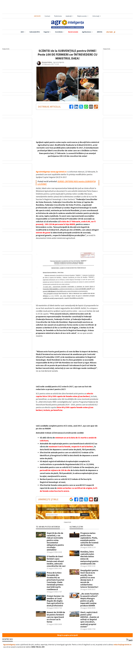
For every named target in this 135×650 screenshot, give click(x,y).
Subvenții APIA (34, 32)
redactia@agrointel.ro (122, 644)
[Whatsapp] (86, 107)
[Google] (71, 499)
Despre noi (7, 639)
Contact (47, 16)
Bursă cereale (73, 32)
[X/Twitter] (86, 499)
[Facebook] (71, 107)
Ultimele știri (76, 526)
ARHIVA (99, 32)
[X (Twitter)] (81, 107)
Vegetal (46, 32)
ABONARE (37, 16)
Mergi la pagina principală (67, 635)
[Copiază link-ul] (96, 107)
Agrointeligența (9, 644)
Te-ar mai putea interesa (48, 526)
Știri (22, 32)
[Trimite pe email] (91, 107)
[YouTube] (91, 499)
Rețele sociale (82, 16)
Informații (95, 16)
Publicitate (58, 16)
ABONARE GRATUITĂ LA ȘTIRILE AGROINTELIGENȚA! (68, 509)
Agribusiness (86, 32)
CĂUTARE (109, 32)
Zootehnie (59, 32)
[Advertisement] (67, 7)
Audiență (69, 16)
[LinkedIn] (76, 107)
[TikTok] (96, 499)
